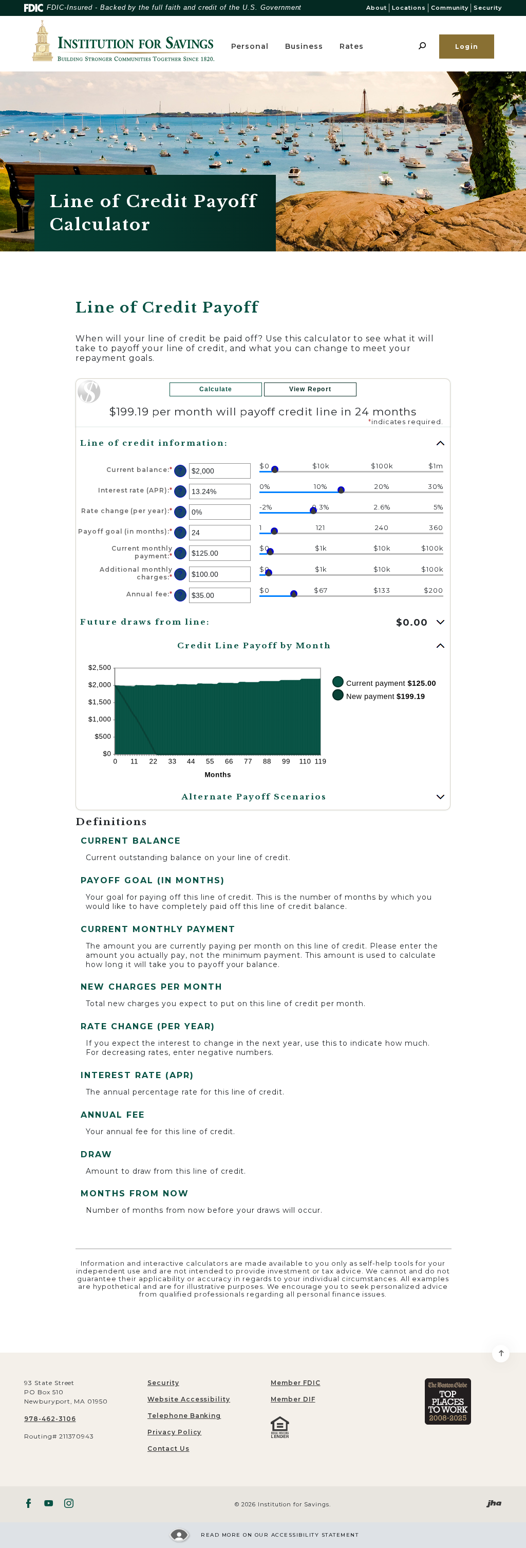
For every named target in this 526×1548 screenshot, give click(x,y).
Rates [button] (352, 46)
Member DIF (293, 1399)
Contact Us (168, 1448)
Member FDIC (296, 1383)
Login (466, 46)
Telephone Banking (184, 1415)
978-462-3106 (50, 1419)
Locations (409, 7)
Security (488, 7)
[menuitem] (325, 1383)
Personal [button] (250, 46)
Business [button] (304, 46)
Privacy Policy (174, 1432)
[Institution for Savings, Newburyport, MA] (124, 40)
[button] (263, 443)
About (376, 7)
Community (450, 7)
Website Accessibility (188, 1399)
